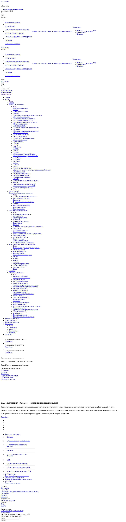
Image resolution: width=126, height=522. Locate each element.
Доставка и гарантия (8, 500)
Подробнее (8, 341)
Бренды (3, 506)
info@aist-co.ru (5, 512)
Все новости (5, 488)
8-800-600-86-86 (18, 9)
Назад (11, 101)
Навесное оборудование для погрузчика (26, 248)
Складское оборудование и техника (24, 196)
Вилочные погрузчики (20, 108)
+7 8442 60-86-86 (6, 9)
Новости (4, 495)
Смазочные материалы (20, 276)
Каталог (11, 103)
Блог (2, 504)
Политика (4, 497)
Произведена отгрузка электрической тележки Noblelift (19, 491)
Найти (3, 520)
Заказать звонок (6, 94)
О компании (13, 327)
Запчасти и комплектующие (22, 214)
